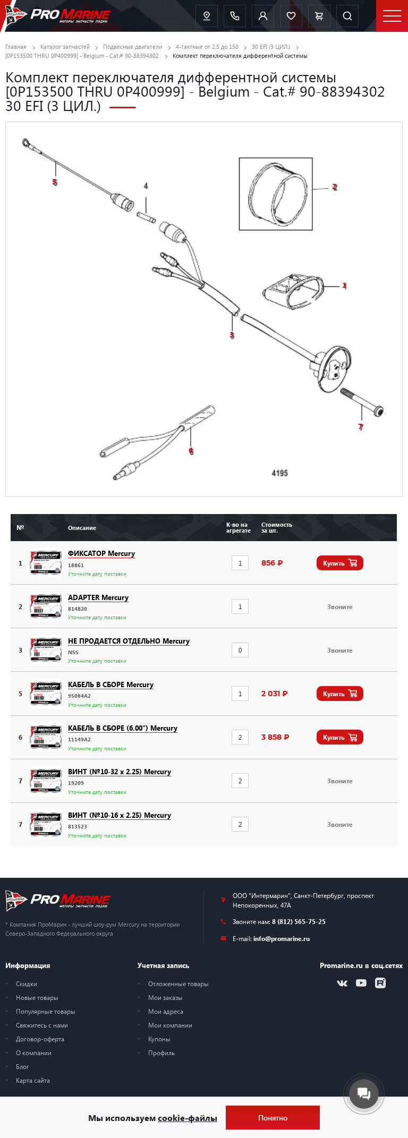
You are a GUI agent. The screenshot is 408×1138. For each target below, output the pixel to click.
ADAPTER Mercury (98, 597)
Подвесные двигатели (132, 46)
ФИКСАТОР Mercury (101, 553)
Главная (16, 46)
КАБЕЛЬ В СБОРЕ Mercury (111, 684)
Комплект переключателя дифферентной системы (240, 55)
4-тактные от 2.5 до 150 (207, 46)
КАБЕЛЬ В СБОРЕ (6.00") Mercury (122, 727)
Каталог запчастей (65, 46)
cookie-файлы (187, 1117)
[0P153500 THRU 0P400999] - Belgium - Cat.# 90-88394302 (82, 55)
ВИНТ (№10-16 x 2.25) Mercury (119, 814)
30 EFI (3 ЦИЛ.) (271, 46)
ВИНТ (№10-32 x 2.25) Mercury (119, 771)
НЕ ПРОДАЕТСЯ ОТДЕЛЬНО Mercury (129, 640)
